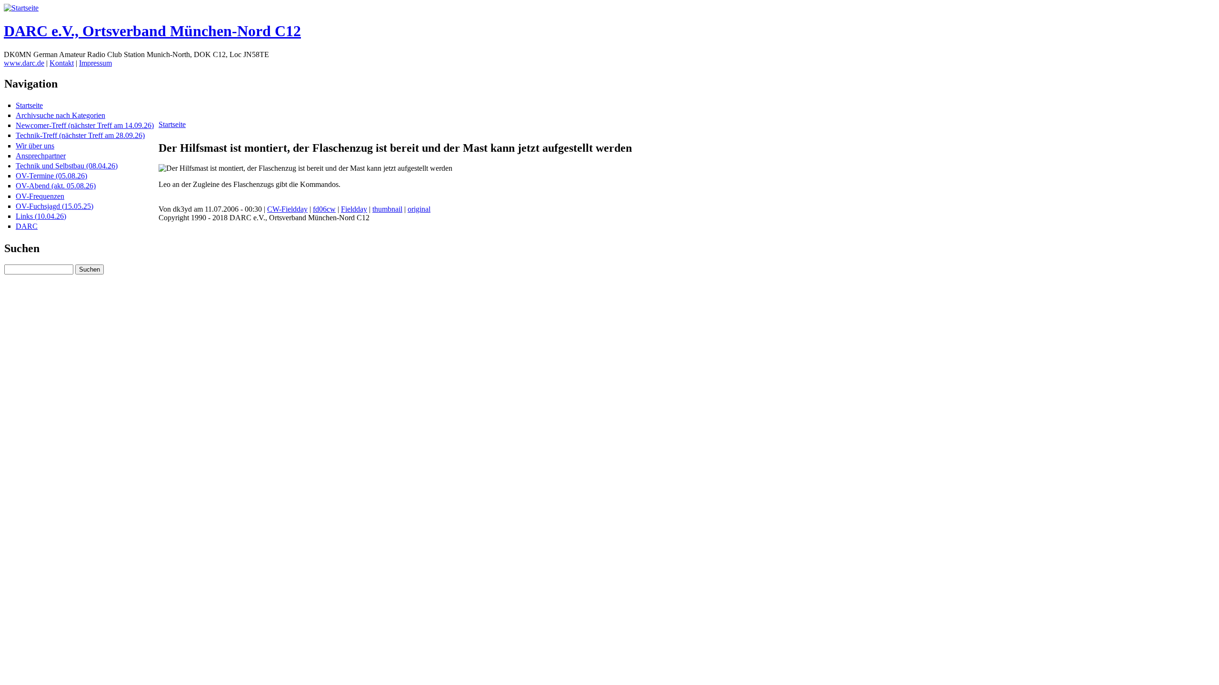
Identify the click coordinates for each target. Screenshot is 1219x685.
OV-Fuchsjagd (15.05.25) (54, 206)
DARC (27, 226)
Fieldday (354, 209)
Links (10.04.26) (41, 216)
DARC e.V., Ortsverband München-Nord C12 (152, 30)
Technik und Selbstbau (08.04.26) (67, 166)
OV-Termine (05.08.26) (51, 176)
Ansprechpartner (41, 156)
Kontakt (62, 63)
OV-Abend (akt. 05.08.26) (56, 186)
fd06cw (324, 209)
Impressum (95, 63)
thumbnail (387, 209)
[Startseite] (21, 8)
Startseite (29, 105)
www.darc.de (24, 63)
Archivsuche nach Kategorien (60, 115)
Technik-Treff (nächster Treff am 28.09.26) (80, 135)
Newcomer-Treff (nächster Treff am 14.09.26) (85, 125)
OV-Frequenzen (40, 196)
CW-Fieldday (287, 209)
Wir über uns (35, 146)
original (419, 209)
